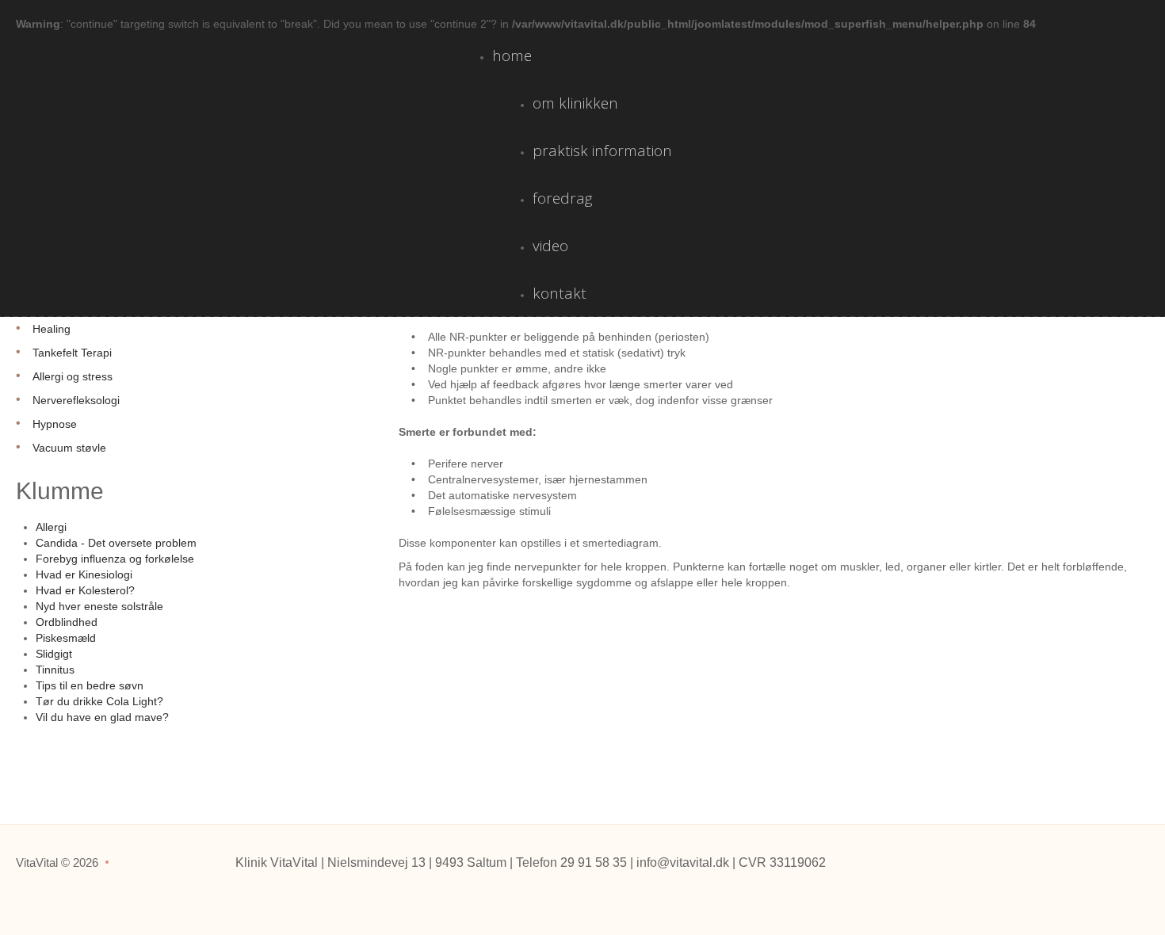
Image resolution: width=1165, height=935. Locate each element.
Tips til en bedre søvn (89, 685)
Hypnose (54, 424)
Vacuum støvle (69, 447)
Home (512, 55)
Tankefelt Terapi (72, 352)
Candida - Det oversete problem (116, 542)
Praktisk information (602, 150)
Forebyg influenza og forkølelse (115, 558)
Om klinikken (575, 103)
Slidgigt (54, 653)
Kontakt (559, 293)
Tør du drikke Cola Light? (99, 701)
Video (550, 245)
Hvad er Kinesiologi (84, 574)
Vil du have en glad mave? (102, 717)
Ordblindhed (66, 622)
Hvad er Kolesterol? (85, 590)
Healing (51, 328)
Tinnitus (55, 669)
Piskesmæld (66, 638)
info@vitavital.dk (682, 862)
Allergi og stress (72, 376)
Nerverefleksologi (76, 400)
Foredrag (563, 198)
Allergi (51, 527)
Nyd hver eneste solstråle (99, 606)
